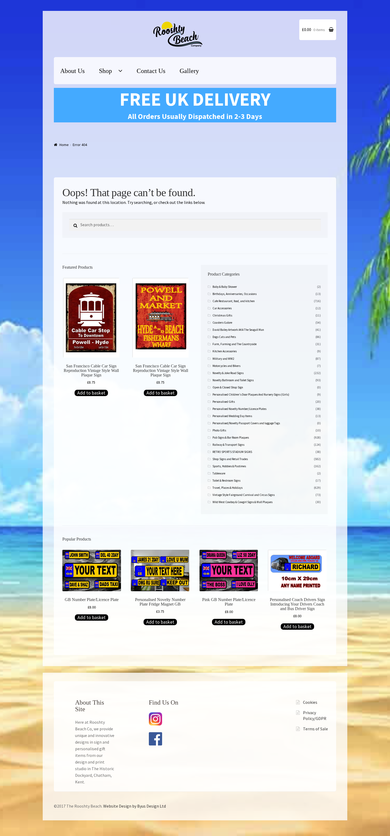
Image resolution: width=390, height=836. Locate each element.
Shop (105, 70)
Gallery (189, 70)
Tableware (219, 473)
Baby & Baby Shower (225, 287)
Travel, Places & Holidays (227, 488)
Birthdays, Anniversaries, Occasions (235, 294)
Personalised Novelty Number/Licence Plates (239, 409)
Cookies (310, 702)
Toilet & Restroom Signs (226, 480)
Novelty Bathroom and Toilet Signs (233, 380)
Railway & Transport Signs (228, 445)
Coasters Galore (222, 322)
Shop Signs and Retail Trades (230, 459)
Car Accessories (222, 308)
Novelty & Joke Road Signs (228, 373)
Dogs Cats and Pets (224, 337)
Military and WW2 (223, 359)
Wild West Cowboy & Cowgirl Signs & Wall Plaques (242, 502)
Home (64, 144)
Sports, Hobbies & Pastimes (229, 466)
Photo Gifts (219, 430)
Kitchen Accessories (225, 351)
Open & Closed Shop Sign (228, 387)
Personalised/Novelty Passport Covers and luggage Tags (246, 423)
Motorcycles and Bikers (226, 366)
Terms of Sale (315, 728)
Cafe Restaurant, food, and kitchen (234, 301)
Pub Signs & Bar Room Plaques (231, 437)
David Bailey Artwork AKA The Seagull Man (238, 330)
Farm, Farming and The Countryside (235, 344)
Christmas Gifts (222, 315)
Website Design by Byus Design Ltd (134, 806)
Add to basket (91, 393)
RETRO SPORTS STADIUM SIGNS (232, 452)
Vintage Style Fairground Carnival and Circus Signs (244, 495)
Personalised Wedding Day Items (232, 416)
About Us (72, 70)
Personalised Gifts (224, 402)
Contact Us (151, 70)
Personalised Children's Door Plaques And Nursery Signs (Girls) (251, 394)
